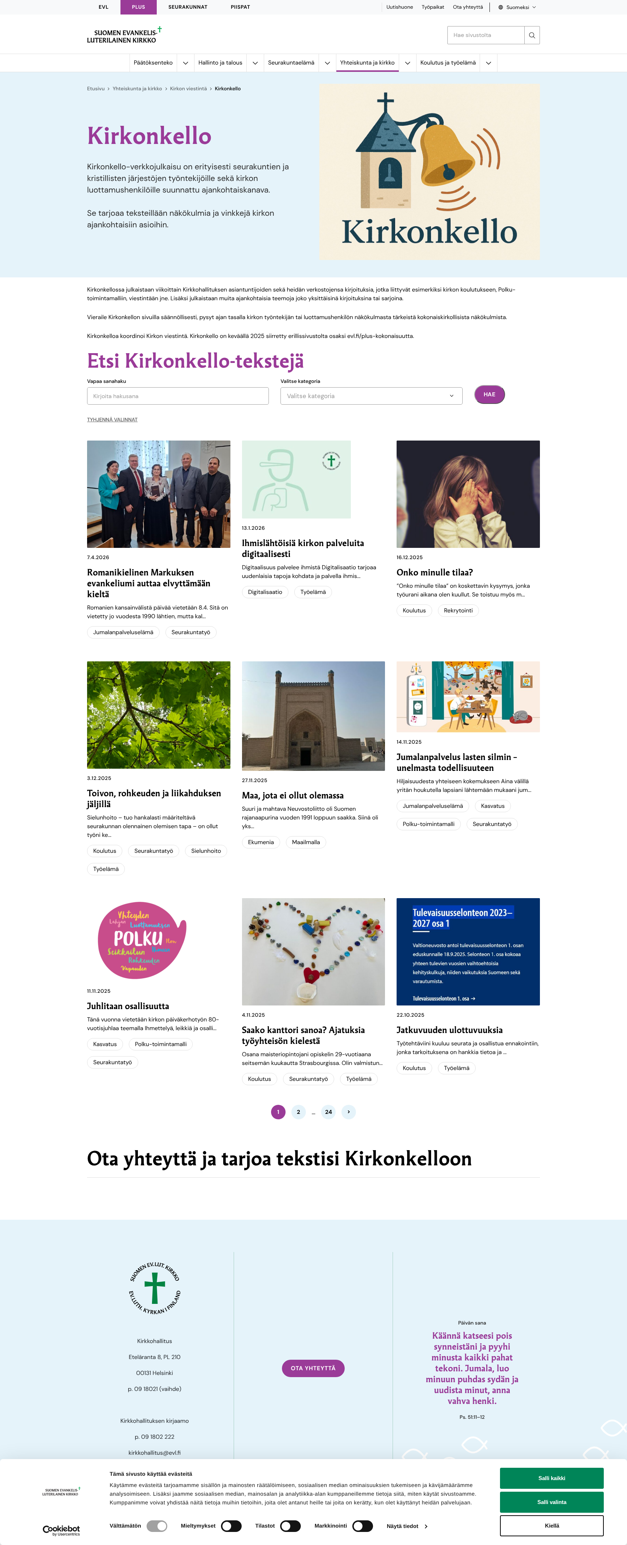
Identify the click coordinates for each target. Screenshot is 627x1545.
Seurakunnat (188, 7)
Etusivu (95, 89)
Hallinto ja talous (220, 62)
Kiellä (552, 1526)
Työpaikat (433, 7)
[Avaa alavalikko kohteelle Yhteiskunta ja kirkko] (407, 63)
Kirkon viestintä (188, 89)
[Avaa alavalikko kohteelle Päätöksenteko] (185, 63)
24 (328, 1112)
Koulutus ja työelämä (448, 62)
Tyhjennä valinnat (112, 420)
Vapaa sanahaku (106, 381)
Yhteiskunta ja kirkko (367, 62)
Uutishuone (399, 7)
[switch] (231, 1526)
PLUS (138, 7)
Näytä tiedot (402, 1526)
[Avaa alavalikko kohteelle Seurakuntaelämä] (327, 63)
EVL (104, 7)
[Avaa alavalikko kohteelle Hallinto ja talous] (255, 63)
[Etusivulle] (124, 34)
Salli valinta (551, 1502)
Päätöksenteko (153, 62)
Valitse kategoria (300, 381)
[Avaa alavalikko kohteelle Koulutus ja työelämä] (488, 63)
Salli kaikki (551, 1478)
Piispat (240, 7)
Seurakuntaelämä (291, 62)
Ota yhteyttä (468, 7)
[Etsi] (532, 35)
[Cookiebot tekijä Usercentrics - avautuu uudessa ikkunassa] (61, 1530)
